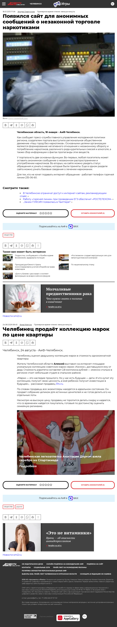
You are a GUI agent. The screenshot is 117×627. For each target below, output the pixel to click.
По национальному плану (82, 265)
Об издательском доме (32, 564)
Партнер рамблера (46, 616)
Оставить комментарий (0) (93, 213)
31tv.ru (59, 384)
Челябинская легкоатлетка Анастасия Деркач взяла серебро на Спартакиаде (60, 458)
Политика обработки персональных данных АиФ (44, 571)
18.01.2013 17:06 (9, 12)
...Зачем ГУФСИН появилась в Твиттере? (46, 202)
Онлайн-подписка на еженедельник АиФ (64, 564)
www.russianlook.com (18, 118)
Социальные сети (42, 567)
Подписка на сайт (95, 564)
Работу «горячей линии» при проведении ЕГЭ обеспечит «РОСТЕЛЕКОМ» (67, 199)
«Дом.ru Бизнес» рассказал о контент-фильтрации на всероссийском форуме (32, 275)
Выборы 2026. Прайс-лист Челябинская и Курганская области (49, 574)
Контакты (26, 567)
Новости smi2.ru (12, 316)
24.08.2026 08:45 (10, 325)
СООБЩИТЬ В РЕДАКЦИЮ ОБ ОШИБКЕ (95, 574)
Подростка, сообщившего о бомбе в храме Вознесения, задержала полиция (34, 256)
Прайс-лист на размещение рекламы (69, 567)
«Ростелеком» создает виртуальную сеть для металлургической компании (91, 256)
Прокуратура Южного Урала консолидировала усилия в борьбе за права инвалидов (35, 267)
